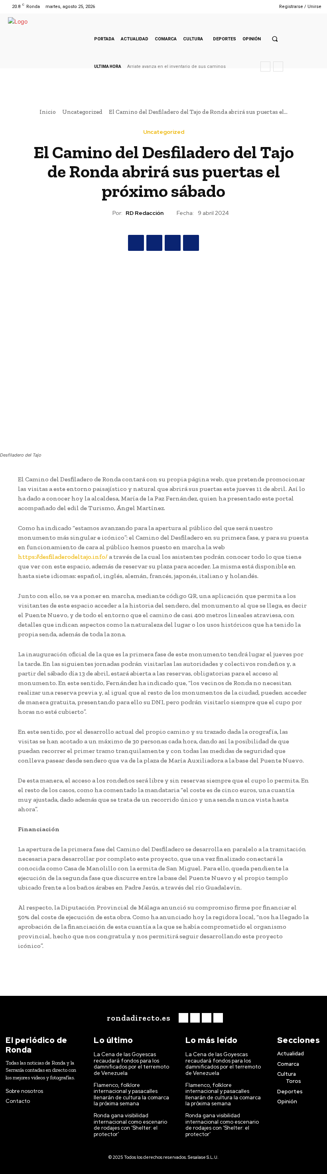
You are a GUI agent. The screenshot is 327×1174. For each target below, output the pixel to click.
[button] (274, 38)
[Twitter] (253, 7)
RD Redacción (145, 213)
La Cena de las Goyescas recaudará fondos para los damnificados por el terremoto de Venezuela (131, 1064)
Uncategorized (82, 111)
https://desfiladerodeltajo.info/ (63, 556)
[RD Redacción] (105, 213)
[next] (278, 67)
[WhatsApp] (191, 243)
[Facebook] (233, 7)
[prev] (265, 67)
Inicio (47, 111)
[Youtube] (263, 7)
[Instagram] (243, 7)
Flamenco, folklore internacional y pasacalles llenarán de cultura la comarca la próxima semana (131, 1094)
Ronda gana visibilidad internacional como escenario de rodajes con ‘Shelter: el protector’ (130, 1125)
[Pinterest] (173, 243)
